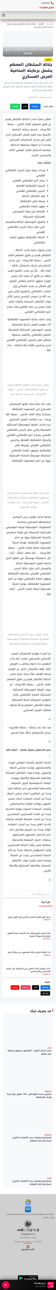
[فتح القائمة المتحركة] (3, 15)
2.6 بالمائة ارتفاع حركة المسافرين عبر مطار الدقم (29, 952)
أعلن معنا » (46, 7)
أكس (25, 106)
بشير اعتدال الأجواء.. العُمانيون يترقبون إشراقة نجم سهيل (29, 1052)
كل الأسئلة (46, 938)
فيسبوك (35, 106)
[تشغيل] (5, 1285)
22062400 (45, 3)
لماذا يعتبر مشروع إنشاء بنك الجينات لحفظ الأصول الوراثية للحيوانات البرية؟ (28, 934)
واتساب (15, 106)
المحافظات (46, 919)
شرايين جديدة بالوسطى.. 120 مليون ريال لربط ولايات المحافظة (29, 1095)
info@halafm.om (28, 1234)
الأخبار (41, 24)
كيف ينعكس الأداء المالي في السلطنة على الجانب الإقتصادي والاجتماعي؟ (28, 970)
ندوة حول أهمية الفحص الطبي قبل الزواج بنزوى (28, 917)
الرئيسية (50, 24)
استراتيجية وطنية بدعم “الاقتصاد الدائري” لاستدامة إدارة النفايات (31, 1139)
